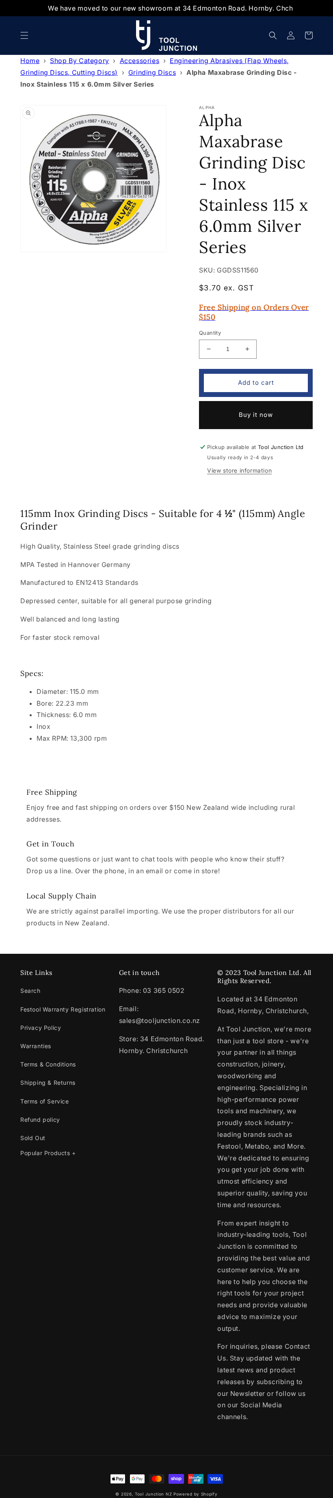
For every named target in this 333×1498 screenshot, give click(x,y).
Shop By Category (79, 61)
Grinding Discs (152, 72)
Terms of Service (44, 1101)
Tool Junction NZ (153, 1493)
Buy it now (256, 415)
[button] (24, 35)
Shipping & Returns (48, 1082)
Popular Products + (48, 1152)
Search (30, 990)
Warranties (35, 1045)
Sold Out (32, 1137)
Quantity (210, 332)
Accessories (140, 61)
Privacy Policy (40, 1027)
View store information (239, 470)
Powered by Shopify (195, 1493)
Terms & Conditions (48, 1064)
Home (29, 61)
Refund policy (40, 1119)
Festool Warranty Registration (62, 1009)
